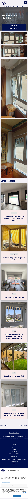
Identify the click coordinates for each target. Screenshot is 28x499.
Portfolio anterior (4, 425)
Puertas (14, 449)
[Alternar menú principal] (25, 2)
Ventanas (14, 447)
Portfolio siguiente (23, 425)
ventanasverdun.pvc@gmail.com (14, 465)
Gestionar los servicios (6, 482)
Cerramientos (14, 451)
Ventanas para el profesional (14, 453)
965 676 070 (13, 28)
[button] (26, 470)
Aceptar (14, 485)
